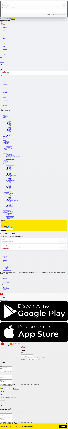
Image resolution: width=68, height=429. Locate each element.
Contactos (8, 218)
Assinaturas (5, 279)
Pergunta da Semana (7, 141)
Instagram (5, 258)
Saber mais (3, 225)
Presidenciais (8, 133)
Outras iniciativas (9, 206)
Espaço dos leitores (10, 155)
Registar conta (16, 388)
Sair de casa (5, 143)
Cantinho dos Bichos (7, 148)
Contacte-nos (3, 18)
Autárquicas (8, 118)
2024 (9, 127)
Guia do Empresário (10, 165)
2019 (9, 129)
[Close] (22, 353)
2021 (9, 121)
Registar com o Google (7, 388)
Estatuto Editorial (9, 217)
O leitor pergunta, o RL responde (13, 156)
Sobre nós (5, 212)
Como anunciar (6, 210)
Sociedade (5, 115)
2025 (9, 119)
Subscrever (3, 230)
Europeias (8, 130)
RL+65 (4, 162)
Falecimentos (6, 207)
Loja (10, 18)
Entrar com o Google (34, 359)
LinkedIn (5, 260)
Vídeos (4, 151)
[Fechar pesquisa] (64, 5)
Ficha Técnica (9, 214)
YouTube (5, 261)
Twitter (4, 257)
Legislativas (8, 124)
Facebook (5, 256)
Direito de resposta (10, 159)
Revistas (5, 163)
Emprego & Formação (8, 211)
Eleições (5, 117)
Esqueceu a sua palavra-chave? (27, 357)
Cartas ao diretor (9, 157)
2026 (9, 134)
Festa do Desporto (9, 193)
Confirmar (2, 399)
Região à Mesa (6, 142)
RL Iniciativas (6, 192)
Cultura (4, 140)
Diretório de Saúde (10, 186)
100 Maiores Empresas (10, 180)
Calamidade (5, 116)
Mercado (5, 136)
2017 (9, 122)
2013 (9, 123)
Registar (6, 110)
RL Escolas (5, 161)
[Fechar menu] (8, 73)
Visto (4, 150)
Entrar (13, 18)
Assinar (7, 18)
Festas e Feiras (9, 146)
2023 (9, 168)
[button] (34, 57)
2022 (9, 128)
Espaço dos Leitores (7, 154)
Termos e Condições (10, 216)
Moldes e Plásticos (10, 169)
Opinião (5, 149)
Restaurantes (8, 144)
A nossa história (9, 213)
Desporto (5, 138)
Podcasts (5, 160)
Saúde (4, 137)
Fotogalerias (5, 153)
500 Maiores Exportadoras (11, 175)
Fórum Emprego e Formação (12, 200)
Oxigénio (8, 147)
